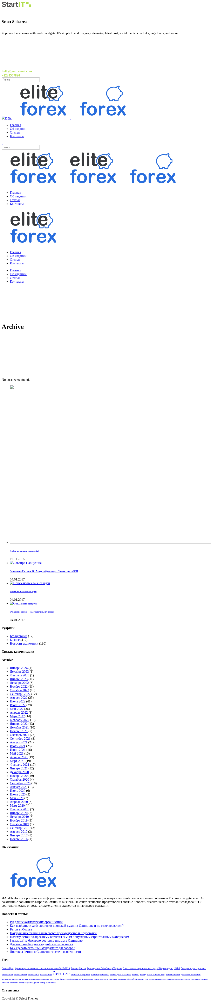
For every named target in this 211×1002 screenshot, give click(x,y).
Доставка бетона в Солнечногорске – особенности (45, 951)
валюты (135, 974)
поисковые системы (161, 979)
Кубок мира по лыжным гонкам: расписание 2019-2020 (42, 968)
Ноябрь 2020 (19, 775)
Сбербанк (117, 968)
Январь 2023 (19, 679)
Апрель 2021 (19, 757)
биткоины (104, 974)
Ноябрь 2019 (19, 820)
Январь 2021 (19, 768)
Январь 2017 (19, 835)
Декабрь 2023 (19, 671)
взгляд (143, 974)
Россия (82, 968)
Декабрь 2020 (19, 772)
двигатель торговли (190, 974)
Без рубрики (18, 636)
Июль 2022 (17, 701)
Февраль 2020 (19, 809)
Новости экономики (24, 643)
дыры (32, 979)
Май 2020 (16, 798)
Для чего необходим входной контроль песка (41, 944)
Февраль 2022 (19, 720)
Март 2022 (17, 716)
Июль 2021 (17, 746)
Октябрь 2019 (19, 824)
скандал (204, 979)
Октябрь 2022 (19, 690)
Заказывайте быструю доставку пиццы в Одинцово (46, 940)
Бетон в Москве (21, 929)
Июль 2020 (17, 790)
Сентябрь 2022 (20, 694)
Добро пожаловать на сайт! (24, 551)
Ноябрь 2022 (19, 686)
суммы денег (32, 983)
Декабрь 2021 (19, 727)
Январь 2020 (19, 813)
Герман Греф (8, 968)
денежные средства (11, 979)
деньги (25, 979)
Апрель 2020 (19, 802)
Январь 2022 (19, 723)
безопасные (33, 974)
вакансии (126, 974)
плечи (148, 979)
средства (14, 983)
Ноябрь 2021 (19, 731)
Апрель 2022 (19, 712)
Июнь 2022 (18, 705)
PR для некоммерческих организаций (36, 922)
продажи (195, 979)
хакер (43, 983)
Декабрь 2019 (19, 816)
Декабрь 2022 (19, 682)
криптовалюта (86, 979)
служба (5, 983)
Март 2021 (17, 761)
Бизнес (15, 639)
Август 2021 (18, 742)
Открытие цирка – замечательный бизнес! (32, 611)
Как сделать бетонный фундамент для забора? (42, 948)
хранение (51, 983)
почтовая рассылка (180, 979)
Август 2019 (18, 831)
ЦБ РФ (177, 968)
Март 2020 (17, 805)
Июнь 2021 (18, 749)
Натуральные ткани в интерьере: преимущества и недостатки (53, 933)
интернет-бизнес (58, 979)
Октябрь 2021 (19, 735)
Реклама (75, 968)
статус (22, 983)
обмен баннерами (135, 979)
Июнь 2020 (18, 794)
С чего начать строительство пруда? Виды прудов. (148, 968)
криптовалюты (101, 979)
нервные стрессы (117, 979)
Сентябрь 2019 (20, 828)
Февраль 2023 (19, 675)
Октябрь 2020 (19, 779)
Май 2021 (16, 753)
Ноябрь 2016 (19, 839)
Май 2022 (16, 709)
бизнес (61, 973)
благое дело (116, 974)
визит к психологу (156, 974)
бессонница (46, 974)
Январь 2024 (19, 668)
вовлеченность (173, 974)
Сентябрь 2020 (20, 783)
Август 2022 (18, 697)
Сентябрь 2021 (20, 738)
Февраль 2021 (19, 764)
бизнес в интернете (80, 974)
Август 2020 (18, 787)
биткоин (95, 974)
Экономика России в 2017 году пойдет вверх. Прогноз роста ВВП (44, 571)
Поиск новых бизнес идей (23, 591)
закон (38, 979)
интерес (45, 979)
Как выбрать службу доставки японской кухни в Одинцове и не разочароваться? (67, 925)
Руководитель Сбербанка (99, 968)
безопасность (20, 974)
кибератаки (73, 979)
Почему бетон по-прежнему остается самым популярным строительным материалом (69, 937)
